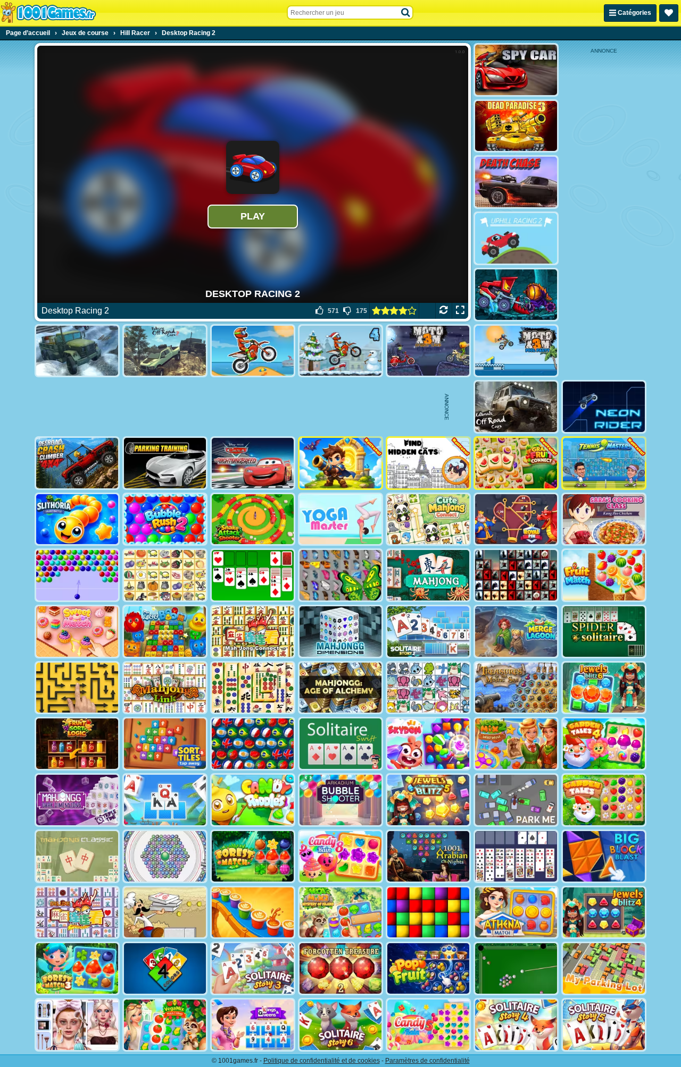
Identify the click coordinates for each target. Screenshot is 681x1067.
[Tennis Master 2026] (603, 463)
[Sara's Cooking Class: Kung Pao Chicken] (603, 519)
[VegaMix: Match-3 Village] (164, 1025)
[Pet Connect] (428, 688)
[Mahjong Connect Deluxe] (77, 912)
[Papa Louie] (164, 912)
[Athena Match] (516, 912)
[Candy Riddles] (252, 800)
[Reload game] (443, 311)
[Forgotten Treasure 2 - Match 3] (340, 968)
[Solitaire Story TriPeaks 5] (603, 1025)
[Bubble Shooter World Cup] (252, 743)
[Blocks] (428, 912)
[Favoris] (668, 13)
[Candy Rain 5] (428, 1025)
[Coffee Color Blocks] (252, 912)
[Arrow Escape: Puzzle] (77, 688)
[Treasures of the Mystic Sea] (516, 688)
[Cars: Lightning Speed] (252, 463)
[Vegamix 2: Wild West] (516, 743)
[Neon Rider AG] (603, 407)
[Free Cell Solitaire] (516, 856)
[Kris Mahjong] (164, 575)
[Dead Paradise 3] (516, 126)
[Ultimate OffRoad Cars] (516, 407)
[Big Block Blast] (603, 856)
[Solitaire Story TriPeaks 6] (340, 1025)
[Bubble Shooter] (77, 575)
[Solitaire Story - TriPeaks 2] (428, 631)
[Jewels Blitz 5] (428, 800)
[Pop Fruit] (428, 968)
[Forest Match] (252, 856)
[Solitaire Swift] (340, 743)
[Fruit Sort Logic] (77, 743)
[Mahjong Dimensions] (340, 631)
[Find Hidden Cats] (428, 463)
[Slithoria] (77, 519)
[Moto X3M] (252, 351)
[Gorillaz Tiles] (516, 575)
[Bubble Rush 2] (164, 519)
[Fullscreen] (460, 311)
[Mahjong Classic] (77, 856)
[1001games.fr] (48, 13)
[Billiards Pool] (516, 968)
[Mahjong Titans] (252, 688)
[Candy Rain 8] (340, 856)
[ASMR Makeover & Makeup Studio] (77, 1025)
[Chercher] (406, 12)
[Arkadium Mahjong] (428, 575)
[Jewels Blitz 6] (603, 688)
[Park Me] (516, 800)
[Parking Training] (164, 463)
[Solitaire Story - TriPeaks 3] (252, 968)
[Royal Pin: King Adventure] (516, 519)
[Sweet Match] (77, 631)
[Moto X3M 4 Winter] (340, 351)
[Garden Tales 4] (603, 743)
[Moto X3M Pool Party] (516, 351)
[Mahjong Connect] (252, 631)
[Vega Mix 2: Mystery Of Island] (340, 912)
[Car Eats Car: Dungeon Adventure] (516, 294)
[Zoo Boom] (164, 631)
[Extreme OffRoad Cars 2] (164, 351)
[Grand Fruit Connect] (516, 463)
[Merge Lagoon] (516, 631)
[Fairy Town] (164, 856)
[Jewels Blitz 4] (603, 912)
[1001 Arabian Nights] (428, 856)
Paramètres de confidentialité (427, 1060)
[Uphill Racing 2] (516, 238)
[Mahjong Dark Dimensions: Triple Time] (77, 800)
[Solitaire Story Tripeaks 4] (516, 1025)
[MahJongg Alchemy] (340, 688)
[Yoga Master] (340, 519)
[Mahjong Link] (164, 688)
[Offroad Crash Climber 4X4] (77, 463)
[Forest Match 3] (77, 968)
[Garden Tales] (603, 800)
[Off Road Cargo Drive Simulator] (77, 351)
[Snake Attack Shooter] (252, 519)
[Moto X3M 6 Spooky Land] (428, 351)
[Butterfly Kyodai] (340, 575)
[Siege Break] (340, 463)
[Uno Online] (164, 968)
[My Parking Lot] (603, 968)
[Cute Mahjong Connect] (428, 519)
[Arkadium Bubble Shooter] (340, 800)
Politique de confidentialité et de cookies (321, 1060)
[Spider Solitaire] (603, 631)
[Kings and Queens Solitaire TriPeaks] (252, 1025)
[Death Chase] (516, 182)
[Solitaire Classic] (252, 575)
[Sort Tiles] (164, 743)
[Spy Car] (516, 70)
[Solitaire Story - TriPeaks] (164, 800)
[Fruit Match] (603, 575)
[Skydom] (428, 743)
